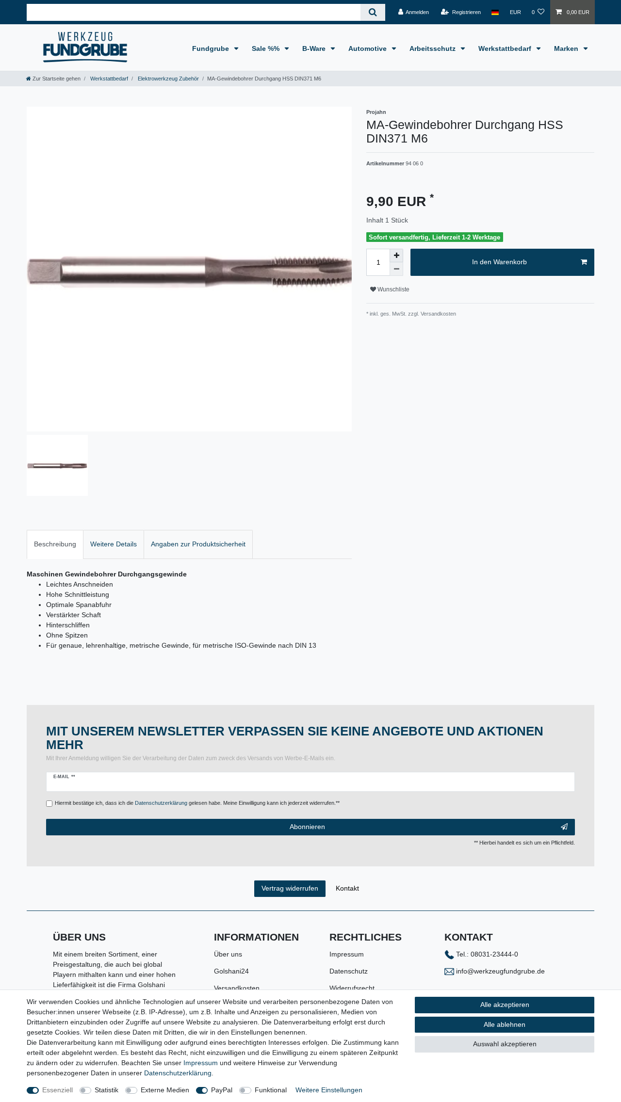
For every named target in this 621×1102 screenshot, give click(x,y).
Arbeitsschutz (433, 48)
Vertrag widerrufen (289, 888)
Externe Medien (165, 1090)
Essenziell (57, 1090)
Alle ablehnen (504, 1024)
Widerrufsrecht (352, 988)
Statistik (106, 1090)
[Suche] (372, 12)
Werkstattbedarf (505, 48)
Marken (567, 48)
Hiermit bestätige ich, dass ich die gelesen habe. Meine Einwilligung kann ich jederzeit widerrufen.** (197, 803)
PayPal (221, 1090)
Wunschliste (392, 289)
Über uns (228, 954)
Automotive (368, 48)
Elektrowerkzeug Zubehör (167, 78)
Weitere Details (113, 544)
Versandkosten (237, 988)
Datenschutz (348, 971)
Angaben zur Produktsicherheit (198, 544)
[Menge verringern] (396, 269)
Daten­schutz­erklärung (178, 1073)
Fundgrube (211, 48)
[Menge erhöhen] (396, 255)
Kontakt (347, 888)
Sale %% (266, 48)
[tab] (55, 544)
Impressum (346, 954)
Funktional (271, 1090)
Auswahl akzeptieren (505, 1044)
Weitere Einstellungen (328, 1090)
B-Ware (314, 48)
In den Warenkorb (499, 262)
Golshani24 (231, 971)
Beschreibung (55, 544)
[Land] (495, 12)
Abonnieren (307, 826)
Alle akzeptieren (504, 1004)
